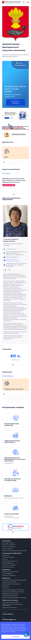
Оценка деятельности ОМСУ (10, 602)
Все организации (7, 376)
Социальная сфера (9, 185)
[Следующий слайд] (28, 115)
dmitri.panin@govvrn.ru (9, 619)
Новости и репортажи (8, 545)
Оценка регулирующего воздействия (13, 589)
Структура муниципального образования (14, 580)
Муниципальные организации (11, 584)
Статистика (5, 588)
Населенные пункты (8, 567)
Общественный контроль (10, 600)
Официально (6, 578)
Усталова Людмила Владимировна (10, 240)
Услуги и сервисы (7, 548)
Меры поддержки (7, 573)
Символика (5, 555)
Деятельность (6, 569)
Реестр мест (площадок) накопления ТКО (14, 550)
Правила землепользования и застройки (14, 597)
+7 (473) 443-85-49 (7, 614)
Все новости (6, 173)
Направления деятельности (10, 571)
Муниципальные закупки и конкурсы (13, 591)
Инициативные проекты (9, 607)
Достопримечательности (9, 561)
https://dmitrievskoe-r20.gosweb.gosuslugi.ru (13, 260)
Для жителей (6, 541)
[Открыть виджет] (26, 634)
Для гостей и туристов (9, 565)
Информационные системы (10, 593)
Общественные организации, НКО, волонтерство (12, 604)
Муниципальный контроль (10, 595)
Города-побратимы (7, 563)
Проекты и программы (9, 575)
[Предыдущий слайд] (3, 115)
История (4, 559)
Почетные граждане (8, 557)
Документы (5, 586)
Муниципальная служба (9, 582)
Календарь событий (8, 543)
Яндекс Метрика (6, 625)
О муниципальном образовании (12, 553)
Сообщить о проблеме (15, 102)
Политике (12, 631)
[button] (4, 162)
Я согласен (15, 636)
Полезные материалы (8, 546)
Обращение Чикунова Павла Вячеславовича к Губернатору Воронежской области (13, 180)
